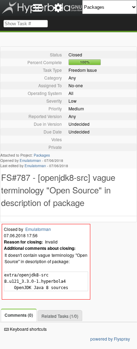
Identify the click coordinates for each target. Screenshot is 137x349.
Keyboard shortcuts (28, 329)
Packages (42, 155)
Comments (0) (19, 315)
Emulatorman (30, 160)
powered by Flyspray (110, 339)
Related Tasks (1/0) (59, 316)
